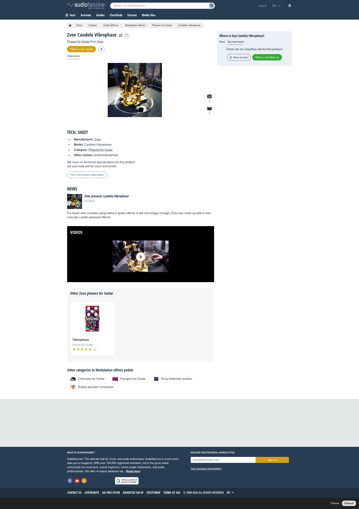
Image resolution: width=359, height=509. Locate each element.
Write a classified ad (267, 57)
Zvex (79, 25)
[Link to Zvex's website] (119, 35)
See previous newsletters (206, 468)
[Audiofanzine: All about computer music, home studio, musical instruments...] (86, 5)
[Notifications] (289, 5)
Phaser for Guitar (78, 41)
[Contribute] (101, 49)
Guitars (93, 25)
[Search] (211, 5)
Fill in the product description (87, 174)
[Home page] (70, 25)
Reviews (86, 15)
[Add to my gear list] (126, 35)
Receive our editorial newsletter (213, 452)
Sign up (272, 459)
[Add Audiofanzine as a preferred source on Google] (127, 481)
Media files (148, 15)
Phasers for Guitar (162, 25)
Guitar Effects (111, 25)
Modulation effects (135, 25)
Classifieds (116, 15)
